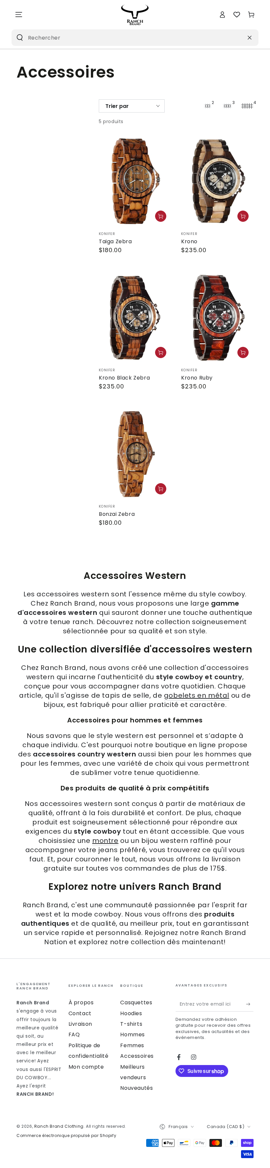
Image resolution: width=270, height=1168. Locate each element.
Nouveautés (136, 1088)
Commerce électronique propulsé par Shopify (66, 1135)
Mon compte (86, 1067)
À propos (81, 1002)
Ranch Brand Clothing (59, 1126)
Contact (80, 1013)
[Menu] (19, 14)
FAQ (74, 1034)
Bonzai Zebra (117, 514)
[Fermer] (250, 38)
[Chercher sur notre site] (19, 37)
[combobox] (124, 37)
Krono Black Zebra (124, 378)
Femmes (132, 1045)
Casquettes (136, 1002)
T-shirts (131, 1024)
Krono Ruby (197, 378)
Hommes (132, 1034)
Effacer (233, 37)
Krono (189, 241)
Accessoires (137, 1056)
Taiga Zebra (115, 241)
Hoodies (131, 1013)
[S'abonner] (250, 1004)
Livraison (80, 1024)
